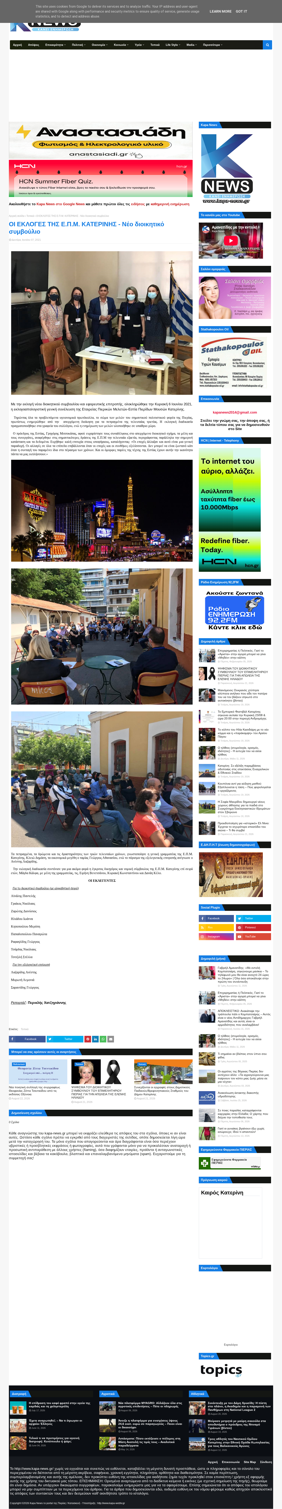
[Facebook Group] (216, 945)
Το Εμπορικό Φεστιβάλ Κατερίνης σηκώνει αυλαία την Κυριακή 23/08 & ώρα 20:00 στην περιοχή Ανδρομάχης (242, 715)
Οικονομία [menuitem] (98, 44)
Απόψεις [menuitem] (33, 44)
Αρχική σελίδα (16, 216)
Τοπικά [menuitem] (155, 44)
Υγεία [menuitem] (138, 44)
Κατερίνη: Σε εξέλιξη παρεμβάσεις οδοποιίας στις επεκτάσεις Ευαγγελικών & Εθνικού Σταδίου (243, 769)
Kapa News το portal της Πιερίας (48, 1503)
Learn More (221, 11)
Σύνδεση (266, 1462)
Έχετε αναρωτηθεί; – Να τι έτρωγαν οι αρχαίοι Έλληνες (55, 1422)
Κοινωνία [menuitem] (120, 44)
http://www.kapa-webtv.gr (111, 1503)
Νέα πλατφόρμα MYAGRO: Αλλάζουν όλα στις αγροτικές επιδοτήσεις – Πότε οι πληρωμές (150, 1404)
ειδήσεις (138, 204)
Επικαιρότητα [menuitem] (54, 44)
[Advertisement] (141, 80)
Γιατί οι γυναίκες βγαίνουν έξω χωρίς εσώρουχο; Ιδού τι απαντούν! (241, 1130)
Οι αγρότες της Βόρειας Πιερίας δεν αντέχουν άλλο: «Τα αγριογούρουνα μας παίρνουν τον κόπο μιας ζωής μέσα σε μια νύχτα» (243, 1076)
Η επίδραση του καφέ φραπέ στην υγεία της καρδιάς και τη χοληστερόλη (59, 1404)
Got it (241, 11)
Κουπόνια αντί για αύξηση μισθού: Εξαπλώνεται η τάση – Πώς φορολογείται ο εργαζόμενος (244, 787)
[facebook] (216, 918)
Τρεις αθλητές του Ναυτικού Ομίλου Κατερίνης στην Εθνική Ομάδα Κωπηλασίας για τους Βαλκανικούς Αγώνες (239, 1442)
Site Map (250, 1462)
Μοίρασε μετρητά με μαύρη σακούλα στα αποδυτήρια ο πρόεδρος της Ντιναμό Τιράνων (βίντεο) (237, 1424)
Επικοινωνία (231, 1462)
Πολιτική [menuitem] (77, 44)
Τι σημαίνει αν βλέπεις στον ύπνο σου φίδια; (242, 1055)
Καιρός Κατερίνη (222, 1192)
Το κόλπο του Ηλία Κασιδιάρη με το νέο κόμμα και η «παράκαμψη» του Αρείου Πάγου (243, 733)
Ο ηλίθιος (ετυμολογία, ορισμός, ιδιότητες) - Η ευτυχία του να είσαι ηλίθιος (239, 751)
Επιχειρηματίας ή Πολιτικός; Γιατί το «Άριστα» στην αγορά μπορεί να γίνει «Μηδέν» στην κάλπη (242, 654)
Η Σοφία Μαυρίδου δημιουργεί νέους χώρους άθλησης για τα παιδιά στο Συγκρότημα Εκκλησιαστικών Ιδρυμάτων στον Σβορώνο (244, 807)
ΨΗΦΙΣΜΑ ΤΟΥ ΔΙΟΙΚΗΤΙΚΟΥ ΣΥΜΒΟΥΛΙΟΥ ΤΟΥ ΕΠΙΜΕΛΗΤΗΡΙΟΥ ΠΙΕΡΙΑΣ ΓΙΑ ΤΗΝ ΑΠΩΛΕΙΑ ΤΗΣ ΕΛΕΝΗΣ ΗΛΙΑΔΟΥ (98, 1092)
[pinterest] (253, 927)
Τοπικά (30, 216)
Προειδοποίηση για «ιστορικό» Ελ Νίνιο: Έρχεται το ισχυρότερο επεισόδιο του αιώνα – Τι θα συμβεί (243, 827)
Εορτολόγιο (231, 1344)
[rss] (216, 927)
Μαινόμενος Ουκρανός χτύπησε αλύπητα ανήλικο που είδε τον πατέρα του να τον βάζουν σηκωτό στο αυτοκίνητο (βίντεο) (242, 695)
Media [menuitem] (190, 44)
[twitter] (253, 918)
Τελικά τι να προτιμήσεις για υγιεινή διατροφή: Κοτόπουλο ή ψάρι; (54, 1439)
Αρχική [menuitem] (17, 44)
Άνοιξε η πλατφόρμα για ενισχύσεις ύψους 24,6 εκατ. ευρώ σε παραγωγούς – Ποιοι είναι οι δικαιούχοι (150, 1424)
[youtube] (253, 936)
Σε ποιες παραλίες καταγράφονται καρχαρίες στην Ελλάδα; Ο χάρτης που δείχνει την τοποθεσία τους (243, 1114)
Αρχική (213, 1462)
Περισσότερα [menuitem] (211, 44)
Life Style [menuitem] (172, 44)
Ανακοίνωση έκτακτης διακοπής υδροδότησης (238, 1094)
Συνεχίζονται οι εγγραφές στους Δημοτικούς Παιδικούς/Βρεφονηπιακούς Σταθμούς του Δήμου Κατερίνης (162, 1091)
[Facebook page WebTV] (253, 945)
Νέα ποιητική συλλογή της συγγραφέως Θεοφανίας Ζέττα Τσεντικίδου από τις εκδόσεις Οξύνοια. (34, 1091)
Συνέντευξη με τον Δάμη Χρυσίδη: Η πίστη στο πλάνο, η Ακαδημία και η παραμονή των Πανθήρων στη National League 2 (239, 1406)
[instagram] (216, 936)
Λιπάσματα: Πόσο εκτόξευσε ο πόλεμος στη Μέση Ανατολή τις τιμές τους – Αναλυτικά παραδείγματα (149, 1442)
